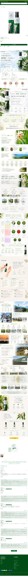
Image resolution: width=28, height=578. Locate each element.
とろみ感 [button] (10, 463)
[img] (2, 520)
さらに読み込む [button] (14, 550)
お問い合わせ (15, 568)
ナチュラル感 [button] (17, 463)
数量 (1, 41)
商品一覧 (1, 560)
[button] (2, 37)
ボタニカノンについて (16, 560)
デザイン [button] (13, 463)
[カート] (25, 2)
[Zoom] (27, 35)
